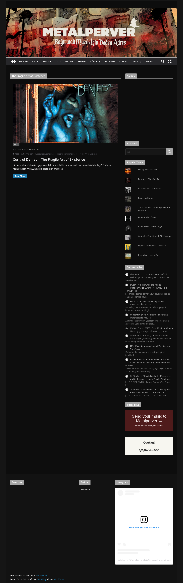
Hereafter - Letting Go (148, 255)
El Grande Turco (137, 274)
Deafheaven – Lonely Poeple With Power (152, 379)
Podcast (124, 61)
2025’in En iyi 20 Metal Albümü (159, 328)
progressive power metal (63, 154)
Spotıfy (82, 61)
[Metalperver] (91, 10)
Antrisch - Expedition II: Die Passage (154, 236)
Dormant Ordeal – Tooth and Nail (149, 392)
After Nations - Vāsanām (149, 188)
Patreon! (110, 61)
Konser (47, 61)
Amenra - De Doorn (147, 217)
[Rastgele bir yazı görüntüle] (169, 61)
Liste (58, 61)
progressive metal (44, 154)
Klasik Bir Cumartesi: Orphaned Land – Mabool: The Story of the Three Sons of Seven (148, 362)
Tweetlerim (84, 489)
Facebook (17, 482)
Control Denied (29, 154)
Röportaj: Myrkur (146, 198)
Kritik (35, 61)
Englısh (23, 61)
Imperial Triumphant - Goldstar (152, 245)
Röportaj (95, 61)
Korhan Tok (34, 149)
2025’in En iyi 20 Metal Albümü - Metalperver (150, 376)
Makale (69, 61)
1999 (17, 154)
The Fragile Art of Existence (86, 154)
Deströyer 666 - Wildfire (149, 179)
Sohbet (150, 61)
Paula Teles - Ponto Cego (150, 226)
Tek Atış (137, 61)
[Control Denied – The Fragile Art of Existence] (65, 113)
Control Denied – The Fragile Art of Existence (49, 159)
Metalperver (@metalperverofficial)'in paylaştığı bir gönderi (144, 560)
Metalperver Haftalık (147, 169)
